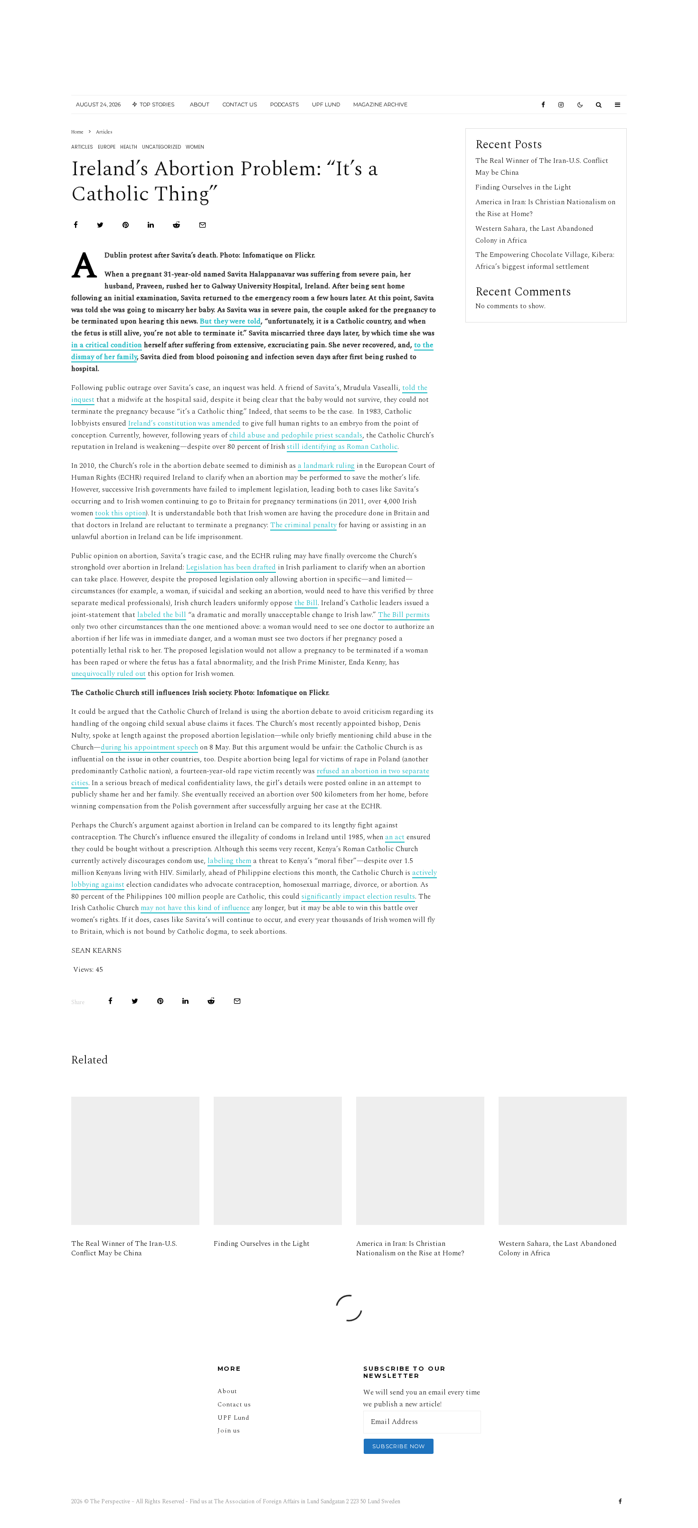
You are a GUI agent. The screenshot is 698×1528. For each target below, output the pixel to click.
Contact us (234, 1404)
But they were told (230, 321)
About (199, 104)
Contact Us (240, 104)
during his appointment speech (149, 747)
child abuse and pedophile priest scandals (295, 435)
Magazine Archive (380, 104)
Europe (106, 147)
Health (128, 147)
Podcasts (284, 104)
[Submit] (176, 224)
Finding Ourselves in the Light (523, 187)
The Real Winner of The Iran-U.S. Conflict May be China (124, 1248)
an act (395, 837)
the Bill (306, 603)
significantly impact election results (358, 896)
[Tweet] (100, 224)
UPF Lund (326, 104)
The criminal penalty (303, 525)
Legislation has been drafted (231, 567)
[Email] (202, 224)
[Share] (76, 224)
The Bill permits (404, 614)
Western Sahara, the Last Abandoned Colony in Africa (558, 1248)
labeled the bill (161, 614)
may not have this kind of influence (195, 907)
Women (195, 147)
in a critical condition (106, 345)
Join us (228, 1430)
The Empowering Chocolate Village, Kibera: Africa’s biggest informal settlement (544, 260)
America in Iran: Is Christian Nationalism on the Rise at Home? (410, 1248)
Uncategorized (161, 147)
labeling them (229, 860)
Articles (82, 147)
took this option (120, 513)
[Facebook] (543, 105)
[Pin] (126, 224)
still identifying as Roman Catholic (342, 446)
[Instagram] (561, 105)
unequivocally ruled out (108, 673)
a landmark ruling (326, 465)
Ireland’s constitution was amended (184, 423)
